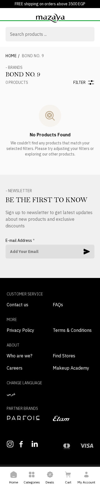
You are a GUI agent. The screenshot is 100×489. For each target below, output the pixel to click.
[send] (86, 251)
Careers (14, 368)
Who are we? (19, 355)
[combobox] (50, 34)
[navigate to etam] (73, 418)
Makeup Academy (71, 368)
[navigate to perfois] (27, 418)
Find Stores (64, 355)
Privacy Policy (20, 330)
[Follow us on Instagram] (10, 444)
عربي (11, 393)
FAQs (58, 304)
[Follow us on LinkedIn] (35, 444)
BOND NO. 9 (33, 55)
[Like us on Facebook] (22, 444)
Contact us (17, 304)
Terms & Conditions (72, 330)
